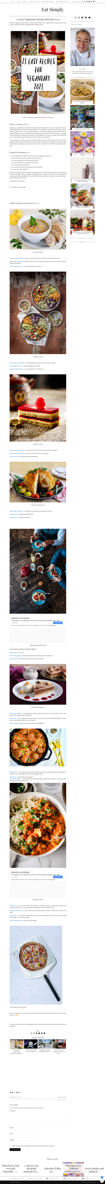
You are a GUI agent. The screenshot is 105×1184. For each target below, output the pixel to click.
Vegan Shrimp (13, 772)
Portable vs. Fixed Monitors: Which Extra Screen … (59, 1051)
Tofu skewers (13, 777)
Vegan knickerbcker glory (16, 369)
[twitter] (75, 18)
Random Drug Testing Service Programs (31, 1050)
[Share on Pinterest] (17, 1092)
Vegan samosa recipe (15, 456)
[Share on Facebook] (13, 1092)
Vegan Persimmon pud (16, 920)
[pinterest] (86, 18)
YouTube (88, 1178)
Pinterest (70, 1178)
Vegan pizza (13, 915)
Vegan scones (13, 517)
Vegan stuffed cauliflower (16, 511)
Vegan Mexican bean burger (17, 450)
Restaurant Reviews (62, 1)
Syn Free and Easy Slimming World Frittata (24, 1098)
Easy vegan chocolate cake (17, 363)
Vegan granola (14, 514)
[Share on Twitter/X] (15, 1092)
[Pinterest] (87, 1)
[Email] (94, 1)
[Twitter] (82, 1)
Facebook (53, 1178)
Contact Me (76, 1)
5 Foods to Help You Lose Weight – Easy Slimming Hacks (53, 1099)
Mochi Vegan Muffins (15, 713)
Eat (19, 1)
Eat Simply (53, 9)
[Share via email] (11, 1092)
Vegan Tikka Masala (15, 779)
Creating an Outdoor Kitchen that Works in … (45, 1050)
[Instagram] (84, 1)
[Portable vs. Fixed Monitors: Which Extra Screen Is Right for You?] (59, 1044)
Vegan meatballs (14, 723)
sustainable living (47, 1)
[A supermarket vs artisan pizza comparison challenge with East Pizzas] (17, 1044)
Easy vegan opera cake (16, 366)
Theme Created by (88, 1182)
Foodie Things (33, 1)
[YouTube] (89, 1)
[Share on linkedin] (19, 1092)
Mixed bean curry (14, 718)
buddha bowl (20, 261)
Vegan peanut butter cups (17, 910)
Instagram (35, 1178)
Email (12, 1133)
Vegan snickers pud (15, 658)
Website (12, 1140)
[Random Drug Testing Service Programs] (31, 1044)
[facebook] (82, 18)
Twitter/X (18, 1178)
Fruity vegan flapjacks (16, 655)
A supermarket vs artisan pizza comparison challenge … (16, 1051)
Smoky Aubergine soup (16, 266)
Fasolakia (12, 905)
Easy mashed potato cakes (17, 453)
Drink (24, 1)
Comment (13, 1111)
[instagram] (79, 18)
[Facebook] (91, 1)
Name (12, 1127)
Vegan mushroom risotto (16, 258)
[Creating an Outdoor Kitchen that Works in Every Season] (45, 1044)
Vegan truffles (13, 652)
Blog (12, 1)
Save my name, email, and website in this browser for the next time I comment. (33, 1146)
